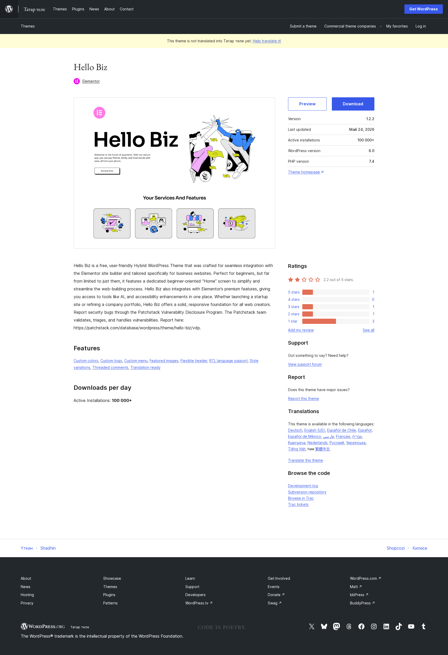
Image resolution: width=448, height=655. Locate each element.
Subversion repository (307, 492)
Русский (337, 442)
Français (343, 436)
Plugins (109, 594)
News (25, 586)
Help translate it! (267, 41)
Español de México (304, 436)
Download (353, 103)
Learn (190, 578)
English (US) (314, 430)
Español (365, 430)
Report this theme (303, 398)
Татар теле (79, 627)
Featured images (164, 360)
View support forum (305, 364)
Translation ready (145, 367)
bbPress (359, 594)
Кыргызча (296, 442)
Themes (28, 26)
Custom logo (111, 360)
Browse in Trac (301, 498)
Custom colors (86, 360)
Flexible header (193, 360)
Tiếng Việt (296, 449)
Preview (307, 103)
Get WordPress (423, 9)
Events (273, 586)
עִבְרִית (357, 436)
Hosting (27, 594)
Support (192, 586)
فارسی (328, 436)
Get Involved (279, 578)
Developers (195, 594)
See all (368, 330)
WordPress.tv (199, 603)
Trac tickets (298, 504)
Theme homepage (304, 172)
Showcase (112, 578)
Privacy (27, 603)
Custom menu (136, 360)
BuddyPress (362, 603)
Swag (275, 603)
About (26, 578)
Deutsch (295, 430)
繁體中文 (322, 449)
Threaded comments (110, 367)
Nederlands (317, 442)
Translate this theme (305, 460)
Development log (303, 485)
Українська (356, 442)
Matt (356, 586)
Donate (276, 594)
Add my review (301, 330)
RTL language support (228, 360)
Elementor (91, 81)
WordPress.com (365, 578)
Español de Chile (341, 430)
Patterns (110, 603)
